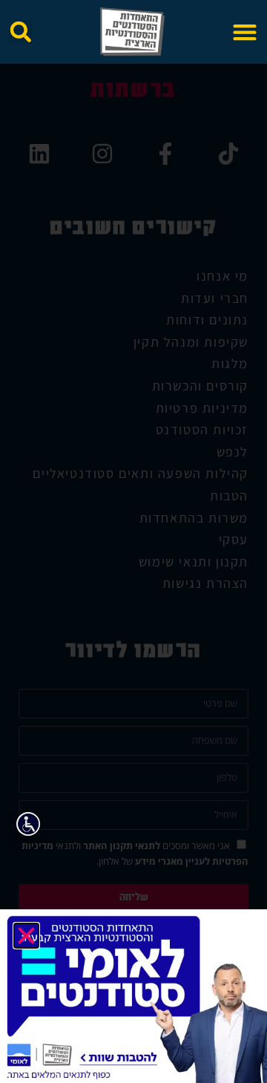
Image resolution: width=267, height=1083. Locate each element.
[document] (133, 541)
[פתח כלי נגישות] (28, 824)
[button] (244, 32)
